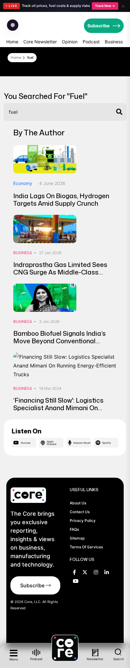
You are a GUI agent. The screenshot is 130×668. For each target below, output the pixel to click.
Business (114, 41)
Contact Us (80, 511)
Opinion (70, 41)
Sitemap (77, 538)
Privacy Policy (83, 520)
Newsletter (95, 659)
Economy (22, 183)
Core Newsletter (40, 41)
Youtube (26, 442)
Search (118, 658)
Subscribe (98, 25)
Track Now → (105, 6)
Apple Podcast (51, 443)
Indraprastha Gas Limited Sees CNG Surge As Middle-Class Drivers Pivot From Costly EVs (60, 272)
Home (12, 41)
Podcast (91, 41)
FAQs (74, 529)
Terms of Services (86, 547)
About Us (78, 503)
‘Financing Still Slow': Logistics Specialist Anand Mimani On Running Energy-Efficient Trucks (60, 408)
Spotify (106, 442)
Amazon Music (82, 442)
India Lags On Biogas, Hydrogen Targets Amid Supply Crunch (61, 199)
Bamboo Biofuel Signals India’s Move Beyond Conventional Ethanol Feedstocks (59, 341)
